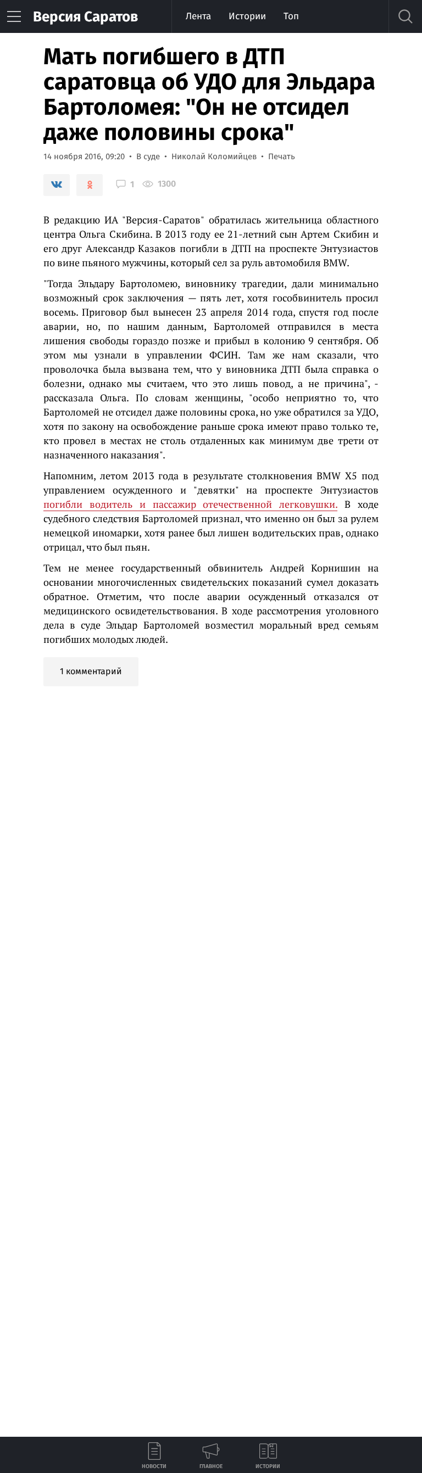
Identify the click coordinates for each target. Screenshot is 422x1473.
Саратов (85, 16)
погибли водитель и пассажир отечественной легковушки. (190, 504)
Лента (198, 16)
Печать (281, 156)
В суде (148, 156)
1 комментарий (91, 671)
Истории (247, 16)
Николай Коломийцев (214, 156)
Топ (291, 16)
